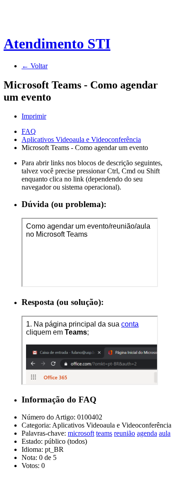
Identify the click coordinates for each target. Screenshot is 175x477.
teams (104, 433)
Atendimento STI (57, 43)
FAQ (29, 131)
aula (165, 433)
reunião (124, 433)
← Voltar (35, 66)
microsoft (81, 433)
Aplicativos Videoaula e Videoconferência (81, 139)
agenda (147, 433)
